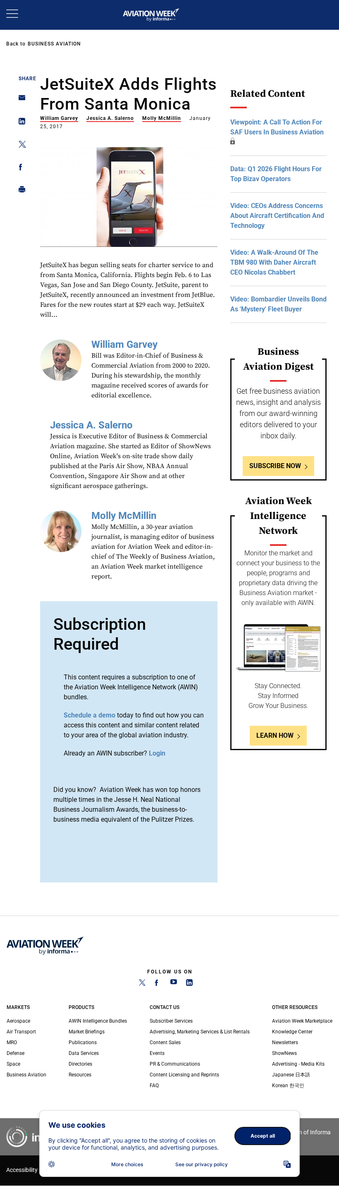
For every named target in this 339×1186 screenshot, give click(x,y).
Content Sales (165, 1042)
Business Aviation (54, 44)
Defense (15, 1053)
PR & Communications (175, 1064)
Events (157, 1053)
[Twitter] (142, 984)
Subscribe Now (275, 466)
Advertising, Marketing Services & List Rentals (200, 1032)
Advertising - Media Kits (298, 1064)
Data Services (84, 1053)
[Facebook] (158, 984)
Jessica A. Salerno (110, 118)
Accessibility (22, 1170)
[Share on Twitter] (20, 146)
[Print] (20, 191)
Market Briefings (87, 1032)
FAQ (154, 1085)
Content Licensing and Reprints (184, 1075)
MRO (12, 1042)
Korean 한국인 (288, 1085)
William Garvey (59, 118)
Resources (80, 1075)
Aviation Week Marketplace (302, 1021)
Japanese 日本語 (291, 1075)
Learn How (275, 735)
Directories (80, 1064)
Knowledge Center (292, 1032)
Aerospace (18, 1021)
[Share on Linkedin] (20, 123)
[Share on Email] (20, 100)
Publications (83, 1042)
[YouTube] (173, 984)
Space (13, 1064)
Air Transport (21, 1032)
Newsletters (285, 1042)
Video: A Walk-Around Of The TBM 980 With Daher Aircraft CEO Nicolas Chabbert (274, 262)
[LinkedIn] (189, 984)
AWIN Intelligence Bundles (98, 1021)
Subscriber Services (171, 1021)
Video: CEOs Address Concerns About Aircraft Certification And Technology (277, 216)
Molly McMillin (161, 118)
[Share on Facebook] (20, 168)
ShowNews (284, 1053)
